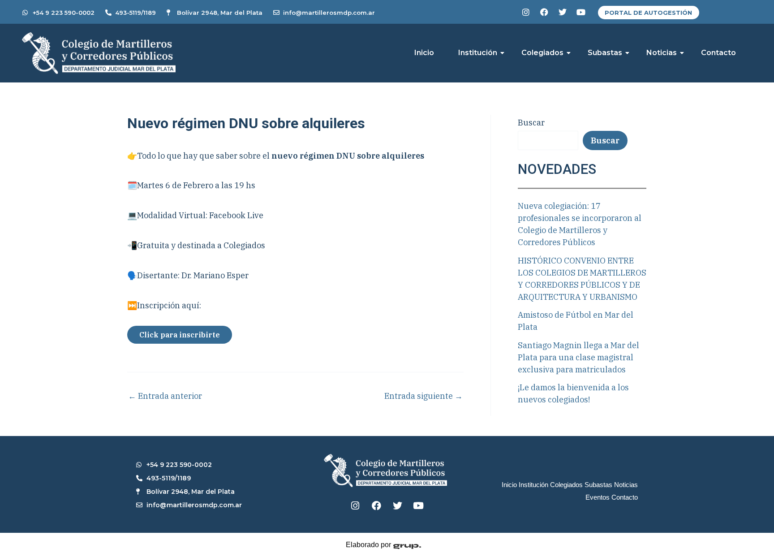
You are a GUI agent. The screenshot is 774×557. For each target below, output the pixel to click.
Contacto (718, 52)
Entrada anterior (165, 396)
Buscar (531, 122)
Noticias (661, 52)
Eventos (597, 497)
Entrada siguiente (423, 396)
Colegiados (542, 52)
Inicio (424, 52)
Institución (477, 52)
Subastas (605, 52)
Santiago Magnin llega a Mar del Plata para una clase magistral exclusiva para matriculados (578, 357)
